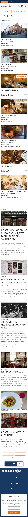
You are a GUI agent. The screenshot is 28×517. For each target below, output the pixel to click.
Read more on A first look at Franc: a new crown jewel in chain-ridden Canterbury (14, 234)
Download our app (15, 1)
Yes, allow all (14, 512)
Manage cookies (14, 508)
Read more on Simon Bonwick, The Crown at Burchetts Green (14, 280)
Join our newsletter (14, 478)
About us (14, 489)
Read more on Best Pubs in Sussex (14, 370)
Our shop (4, 1)
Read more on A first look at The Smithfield (14, 431)
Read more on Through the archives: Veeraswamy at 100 (14, 326)
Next (20, 454)
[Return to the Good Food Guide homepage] (6, 6)
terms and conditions (15, 505)
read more (14, 401)
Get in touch (14, 483)
